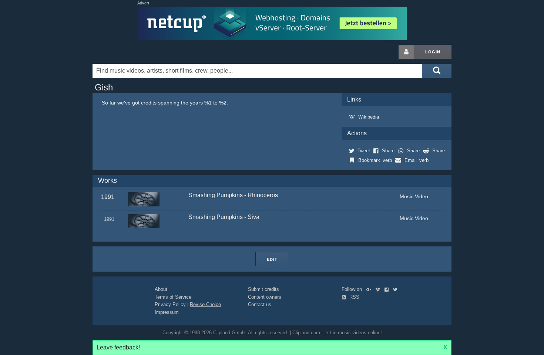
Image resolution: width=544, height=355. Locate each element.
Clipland (131, 52)
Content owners (264, 297)
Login (432, 52)
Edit (272, 259)
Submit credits (263, 289)
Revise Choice (205, 304)
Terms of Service (173, 297)
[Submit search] (436, 71)
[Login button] (406, 52)
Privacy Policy (170, 304)
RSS (353, 297)
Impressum (167, 312)
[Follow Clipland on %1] (370, 289)
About (161, 289)
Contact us (259, 304)
